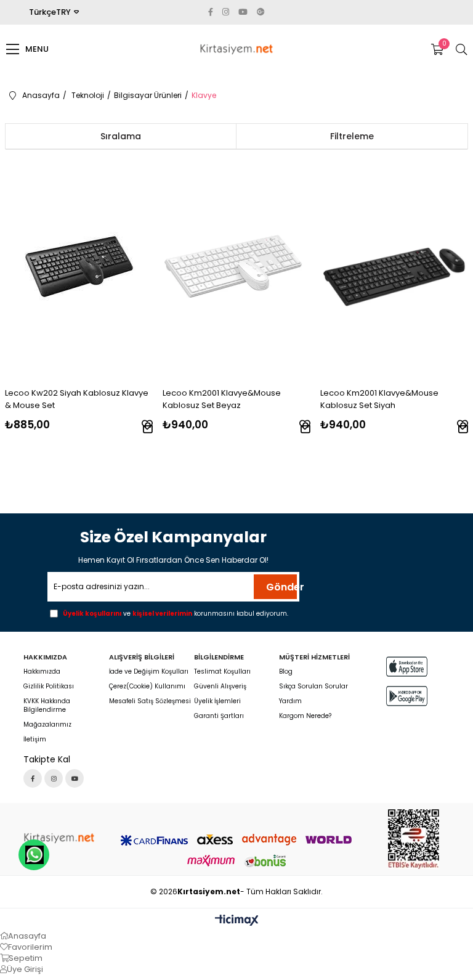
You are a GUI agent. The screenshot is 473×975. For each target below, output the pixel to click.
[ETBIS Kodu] (413, 839)
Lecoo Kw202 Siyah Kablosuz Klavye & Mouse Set (76, 399)
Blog (286, 671)
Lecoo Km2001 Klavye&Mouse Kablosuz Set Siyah (379, 399)
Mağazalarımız (47, 724)
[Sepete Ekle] (148, 427)
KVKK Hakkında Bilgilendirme (46, 705)
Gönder (281, 587)
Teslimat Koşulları (222, 671)
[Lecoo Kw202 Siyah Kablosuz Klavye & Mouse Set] (79, 266)
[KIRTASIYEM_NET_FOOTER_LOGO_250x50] (58, 838)
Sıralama (120, 136)
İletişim (34, 739)
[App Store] (407, 666)
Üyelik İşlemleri (217, 701)
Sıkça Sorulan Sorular (313, 686)
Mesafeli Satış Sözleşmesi (150, 701)
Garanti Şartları (219, 716)
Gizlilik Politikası (48, 686)
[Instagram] (53, 778)
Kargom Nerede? (305, 716)
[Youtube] (74, 778)
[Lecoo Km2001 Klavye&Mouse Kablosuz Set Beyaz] (237, 266)
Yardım (290, 701)
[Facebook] (32, 778)
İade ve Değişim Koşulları (148, 671)
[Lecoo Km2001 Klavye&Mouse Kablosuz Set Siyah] (394, 266)
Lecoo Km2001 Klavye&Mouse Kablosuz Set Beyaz (222, 399)
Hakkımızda (41, 671)
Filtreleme (352, 136)
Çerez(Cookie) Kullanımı (147, 686)
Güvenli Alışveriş (220, 686)
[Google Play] (407, 696)
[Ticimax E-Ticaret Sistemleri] (237, 921)
